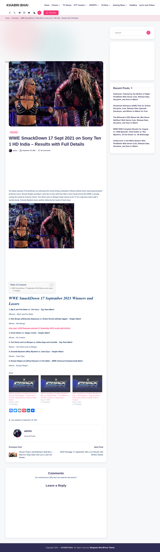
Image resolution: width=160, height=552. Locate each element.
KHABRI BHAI (17, 5)
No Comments (45, 150)
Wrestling (15, 18)
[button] (51, 12)
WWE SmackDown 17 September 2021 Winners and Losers (32, 288)
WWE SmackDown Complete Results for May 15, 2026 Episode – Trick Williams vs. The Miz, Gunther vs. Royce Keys (55, 395)
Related (17, 291)
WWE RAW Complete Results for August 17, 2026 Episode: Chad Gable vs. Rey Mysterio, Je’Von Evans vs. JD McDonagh (131, 132)
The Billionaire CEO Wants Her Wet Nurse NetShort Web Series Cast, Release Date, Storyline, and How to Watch (131, 120)
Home (7, 18)
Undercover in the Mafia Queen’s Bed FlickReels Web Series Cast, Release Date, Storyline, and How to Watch (131, 143)
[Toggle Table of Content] (50, 285)
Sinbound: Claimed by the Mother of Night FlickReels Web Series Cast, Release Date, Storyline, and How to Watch (131, 97)
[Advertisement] (56, 45)
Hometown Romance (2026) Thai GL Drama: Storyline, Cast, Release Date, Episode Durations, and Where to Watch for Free (132, 108)
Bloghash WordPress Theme (102, 548)
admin (28, 430)
